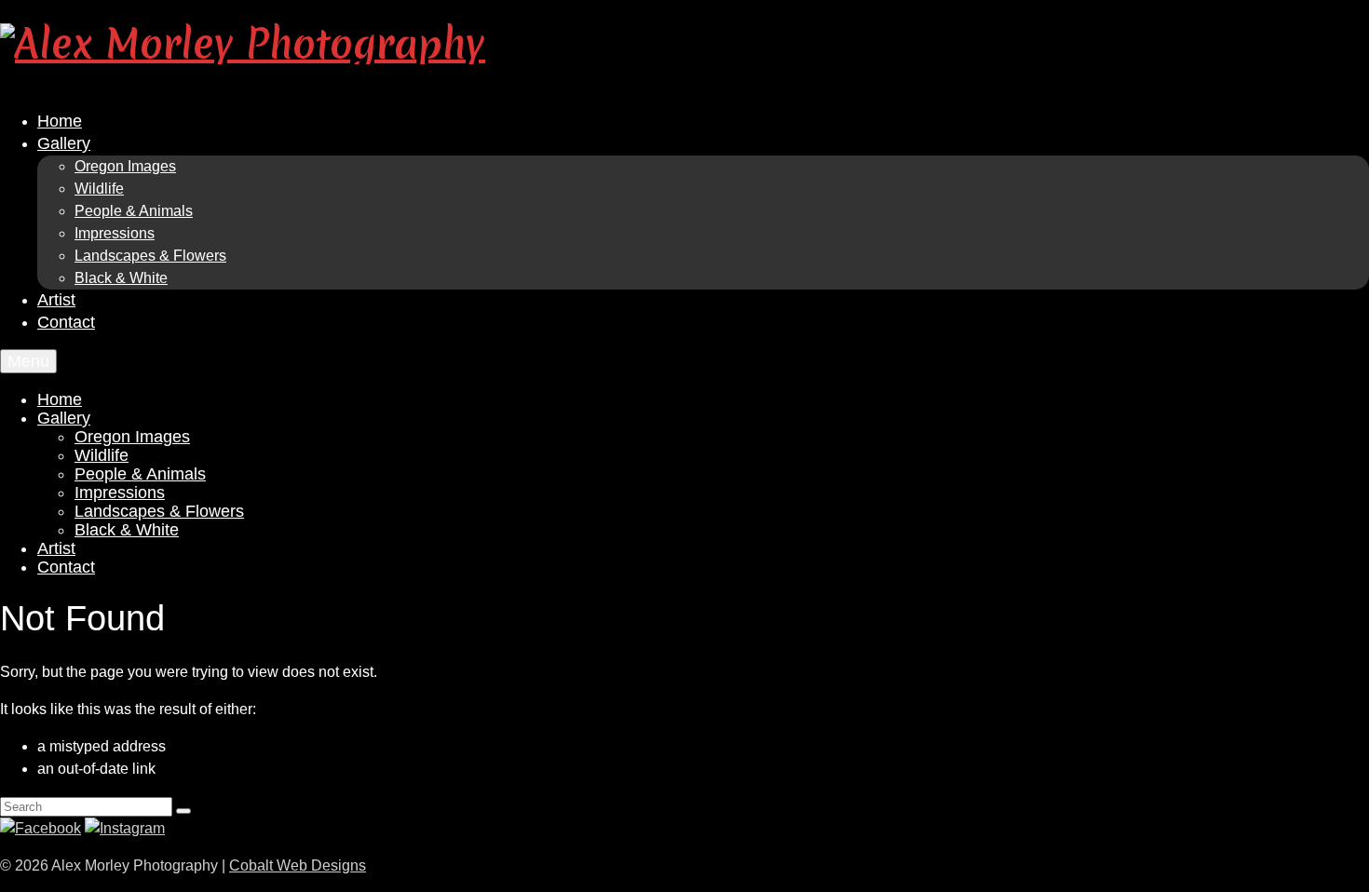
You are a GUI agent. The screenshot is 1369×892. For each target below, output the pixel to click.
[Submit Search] (183, 811)
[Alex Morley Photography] (684, 43)
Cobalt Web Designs (297, 865)
